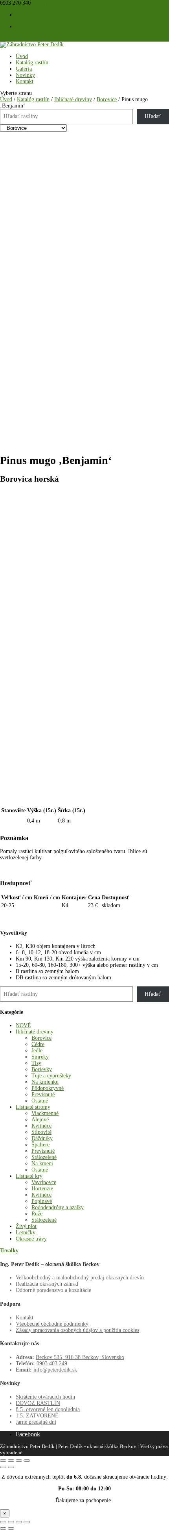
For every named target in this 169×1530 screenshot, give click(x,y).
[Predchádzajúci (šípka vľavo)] (3, 1528)
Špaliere (40, 1145)
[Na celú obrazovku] (11, 1522)
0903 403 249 (52, 1363)
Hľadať (153, 116)
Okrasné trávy (31, 1239)
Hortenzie (42, 1189)
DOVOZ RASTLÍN (38, 1403)
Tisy (36, 1063)
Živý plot (26, 1226)
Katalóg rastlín (32, 62)
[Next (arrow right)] (11, 1467)
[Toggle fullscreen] (19, 1460)
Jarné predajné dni (36, 1422)
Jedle (36, 1050)
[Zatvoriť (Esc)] (27, 1522)
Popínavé (41, 1201)
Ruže (36, 1214)
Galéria (24, 69)
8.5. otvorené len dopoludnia (48, 1409)
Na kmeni (42, 1163)
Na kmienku (45, 1082)
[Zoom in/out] (27, 1460)
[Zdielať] (19, 1522)
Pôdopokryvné (47, 1088)
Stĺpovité (41, 1132)
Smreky (40, 1057)
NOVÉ (23, 1025)
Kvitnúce (41, 1126)
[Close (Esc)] (3, 1460)
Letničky (25, 1232)
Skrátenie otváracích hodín (45, 1397)
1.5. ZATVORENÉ (37, 1416)
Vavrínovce (43, 1182)
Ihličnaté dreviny (73, 99)
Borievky (41, 1069)
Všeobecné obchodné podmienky (52, 1324)
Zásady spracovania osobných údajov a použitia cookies (77, 1330)
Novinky (25, 75)
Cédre (37, 1044)
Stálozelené (44, 1157)
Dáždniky (42, 1138)
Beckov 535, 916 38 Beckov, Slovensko (80, 1357)
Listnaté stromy (33, 1107)
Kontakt (24, 81)
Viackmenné (45, 1113)
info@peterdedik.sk (55, 1370)
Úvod (22, 56)
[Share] (11, 1460)
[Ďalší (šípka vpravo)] (11, 1528)
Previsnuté (43, 1094)
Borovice (107, 99)
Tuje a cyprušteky (51, 1076)
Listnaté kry (29, 1176)
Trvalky (9, 1250)
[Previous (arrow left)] (3, 1467)
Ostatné (39, 1101)
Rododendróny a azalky (57, 1207)
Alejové (40, 1119)
